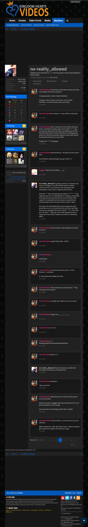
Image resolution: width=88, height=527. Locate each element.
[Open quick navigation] (81, 29)
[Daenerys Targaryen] (21, 161)
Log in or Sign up (75, 2)
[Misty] (9, 138)
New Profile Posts (52, 25)
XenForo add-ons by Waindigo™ (70, 517)
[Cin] (15, 132)
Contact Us (70, 493)
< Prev (41, 440)
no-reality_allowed (46, 183)
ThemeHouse (66, 513)
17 (75, 440)
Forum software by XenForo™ (69, 502)
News (7, 510)
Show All (23, 143)
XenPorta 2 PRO (9, 450)
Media (48, 20)
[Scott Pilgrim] (9, 161)
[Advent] (15, 155)
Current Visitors (26, 25)
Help (79, 493)
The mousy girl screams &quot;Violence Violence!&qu (55, 74)
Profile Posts (37, 81)
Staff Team (48, 510)
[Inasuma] (21, 132)
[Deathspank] (15, 138)
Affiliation (9, 512)
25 (24, 149)
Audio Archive (26, 510)
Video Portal (35, 20)
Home (12, 20)
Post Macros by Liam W (71, 504)
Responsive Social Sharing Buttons (71, 524)
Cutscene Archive (15, 510)
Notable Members (13, 25)
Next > (73, 444)
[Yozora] (9, 155)
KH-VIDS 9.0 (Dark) (15, 493)
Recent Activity (52, 81)
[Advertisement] (44, 48)
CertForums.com (67, 526)
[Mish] (21, 138)
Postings (64, 81)
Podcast (41, 510)
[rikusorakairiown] (21, 155)
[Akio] (9, 132)
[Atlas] (15, 161)
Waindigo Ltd (69, 519)
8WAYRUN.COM (31, 450)
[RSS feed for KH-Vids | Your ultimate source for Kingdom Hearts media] (78, 498)
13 (24, 125)
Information (37, 84)
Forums (22, 20)
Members (58, 20)
